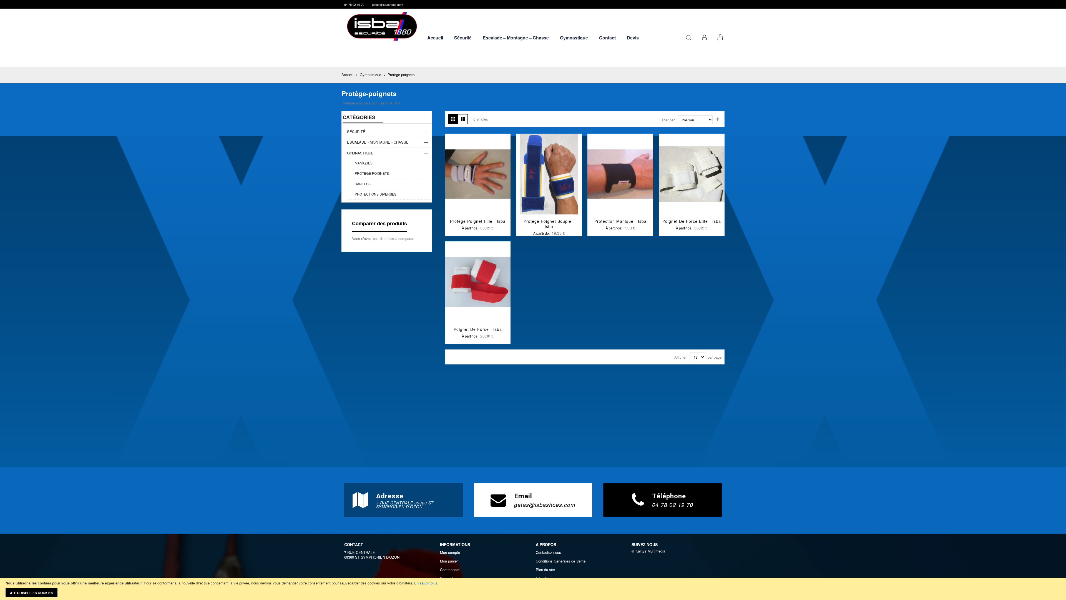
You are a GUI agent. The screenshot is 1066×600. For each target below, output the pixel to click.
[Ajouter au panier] (465, 181)
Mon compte (450, 552)
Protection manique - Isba (620, 221)
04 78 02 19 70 (354, 4)
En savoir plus (425, 583)
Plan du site (545, 569)
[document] (533, 589)
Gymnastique (371, 74)
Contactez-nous (548, 552)
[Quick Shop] (478, 181)
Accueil (348, 74)
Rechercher (688, 37)
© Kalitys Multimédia (648, 551)
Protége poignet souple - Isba (549, 223)
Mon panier (449, 561)
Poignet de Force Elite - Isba (691, 221)
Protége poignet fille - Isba (478, 221)
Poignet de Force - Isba (478, 329)
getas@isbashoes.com (387, 4)
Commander (449, 569)
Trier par (668, 119)
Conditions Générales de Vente (560, 561)
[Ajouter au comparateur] (491, 181)
